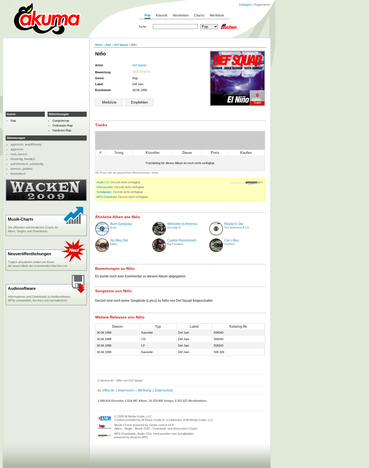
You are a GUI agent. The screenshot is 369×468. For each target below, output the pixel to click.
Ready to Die (233, 224)
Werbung (144, 390)
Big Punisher (175, 244)
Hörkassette (104, 187)
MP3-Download (106, 196)
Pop (147, 15)
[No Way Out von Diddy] (102, 251)
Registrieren (262, 4)
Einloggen (245, 4)
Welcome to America (182, 224)
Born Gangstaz (121, 224)
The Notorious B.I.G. (237, 227)
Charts (199, 15)
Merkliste (217, 15)
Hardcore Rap (61, 130)
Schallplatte (103, 192)
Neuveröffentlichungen (29, 253)
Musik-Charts (20, 219)
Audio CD (102, 182)
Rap (108, 44)
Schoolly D (173, 227)
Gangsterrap (60, 120)
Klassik (161, 15)
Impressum (126, 390)
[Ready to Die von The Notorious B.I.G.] (216, 234)
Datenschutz (164, 390)
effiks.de (108, 390)
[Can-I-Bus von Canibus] (216, 251)
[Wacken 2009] (46, 200)
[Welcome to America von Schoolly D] (159, 234)
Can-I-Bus (231, 240)
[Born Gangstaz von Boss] (102, 231)
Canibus (229, 244)
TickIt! (257, 102)
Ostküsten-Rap (62, 125)
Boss (113, 227)
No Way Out (119, 240)
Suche (142, 26)
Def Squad (121, 44)
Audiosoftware (22, 288)
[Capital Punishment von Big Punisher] (159, 251)
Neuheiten (181, 15)
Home (99, 44)
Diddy (113, 244)
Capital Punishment (181, 240)
